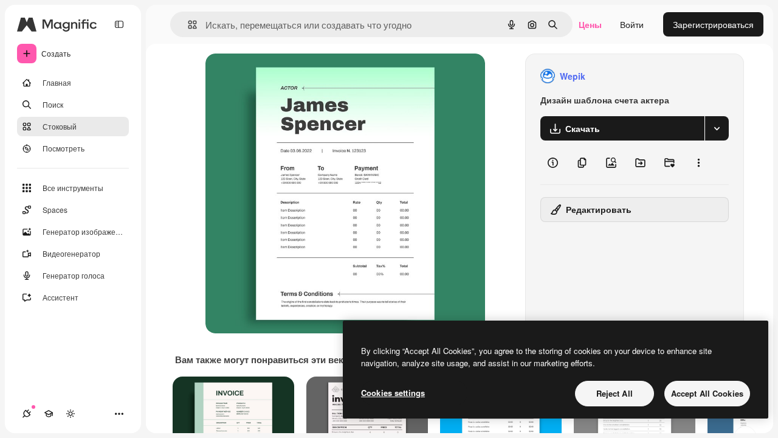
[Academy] (48, 413)
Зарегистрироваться (713, 24)
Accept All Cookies (707, 393)
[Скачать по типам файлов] (716, 128)
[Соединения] (26, 413)
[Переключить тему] (70, 413)
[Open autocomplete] (187, 24)
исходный (287, 76)
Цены (590, 24)
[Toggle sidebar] (119, 24)
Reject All (614, 393)
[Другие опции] (698, 162)
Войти (632, 24)
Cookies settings (393, 392)
